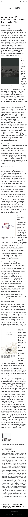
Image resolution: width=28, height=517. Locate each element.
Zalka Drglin (8, 508)
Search (25, 1)
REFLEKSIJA (17, 15)
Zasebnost (19, 514)
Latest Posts (8, 449)
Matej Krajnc (19, 506)
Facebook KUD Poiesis (20, 1)
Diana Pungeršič (5, 15)
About (3, 449)
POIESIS (14, 8)
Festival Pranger (11, 506)
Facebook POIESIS (23, 1)
